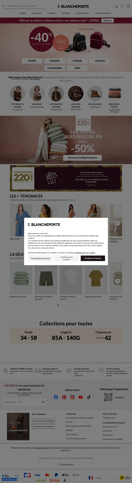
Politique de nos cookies (85, 253)
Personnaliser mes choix (40, 258)
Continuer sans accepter (66, 258)
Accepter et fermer (93, 258)
